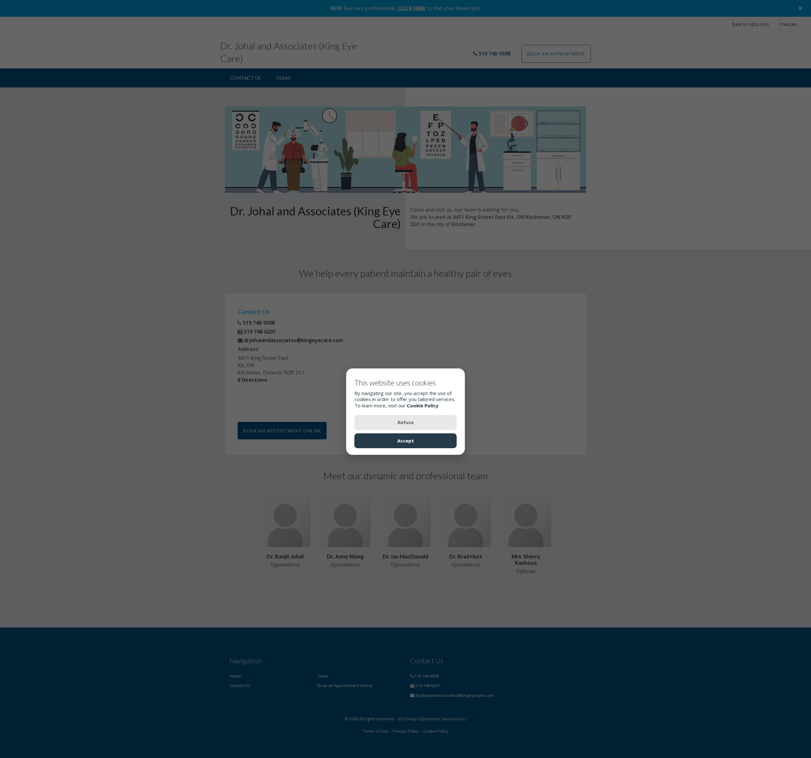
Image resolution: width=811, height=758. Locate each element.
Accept (405, 440)
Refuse (406, 422)
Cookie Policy (422, 405)
